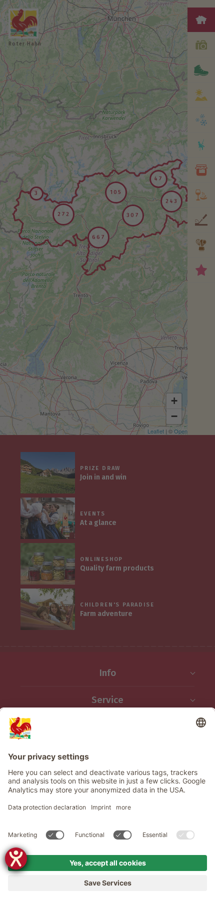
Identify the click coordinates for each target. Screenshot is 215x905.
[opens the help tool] (16, 859)
